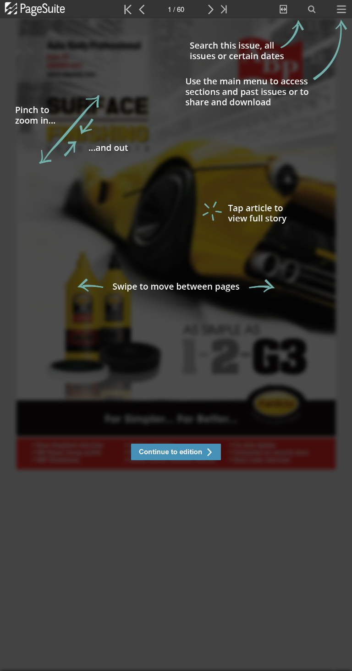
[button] (176, 453)
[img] (176, 344)
